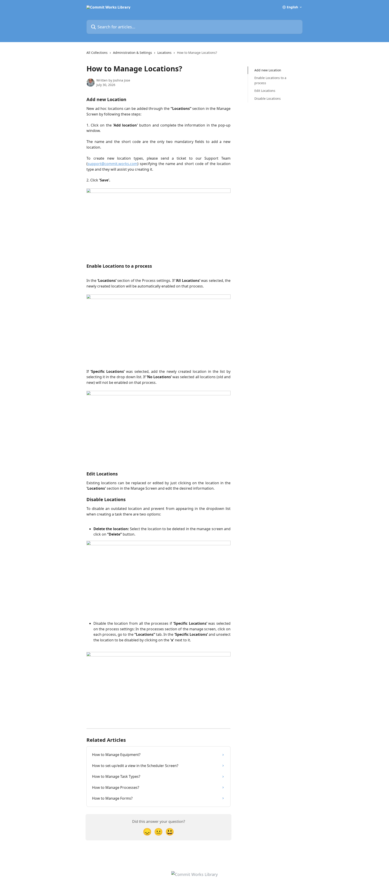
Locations (164, 52)
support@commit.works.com (112, 163)
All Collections (97, 52)
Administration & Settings (132, 52)
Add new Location (267, 70)
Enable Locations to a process (270, 80)
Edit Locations (264, 90)
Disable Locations (267, 98)
